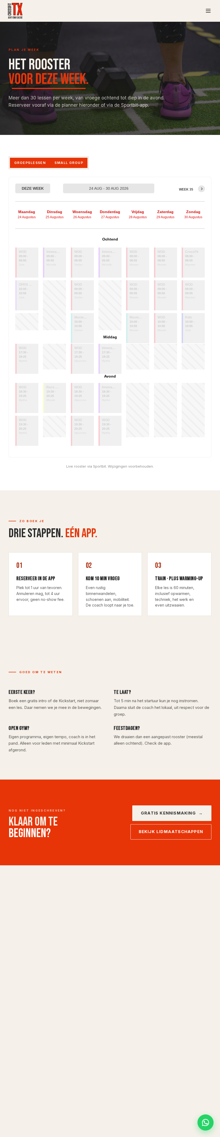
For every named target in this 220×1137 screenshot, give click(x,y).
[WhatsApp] (205, 1122)
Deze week (33, 188)
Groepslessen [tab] (30, 163)
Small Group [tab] (68, 163)
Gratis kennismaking (172, 813)
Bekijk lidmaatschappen (171, 831)
